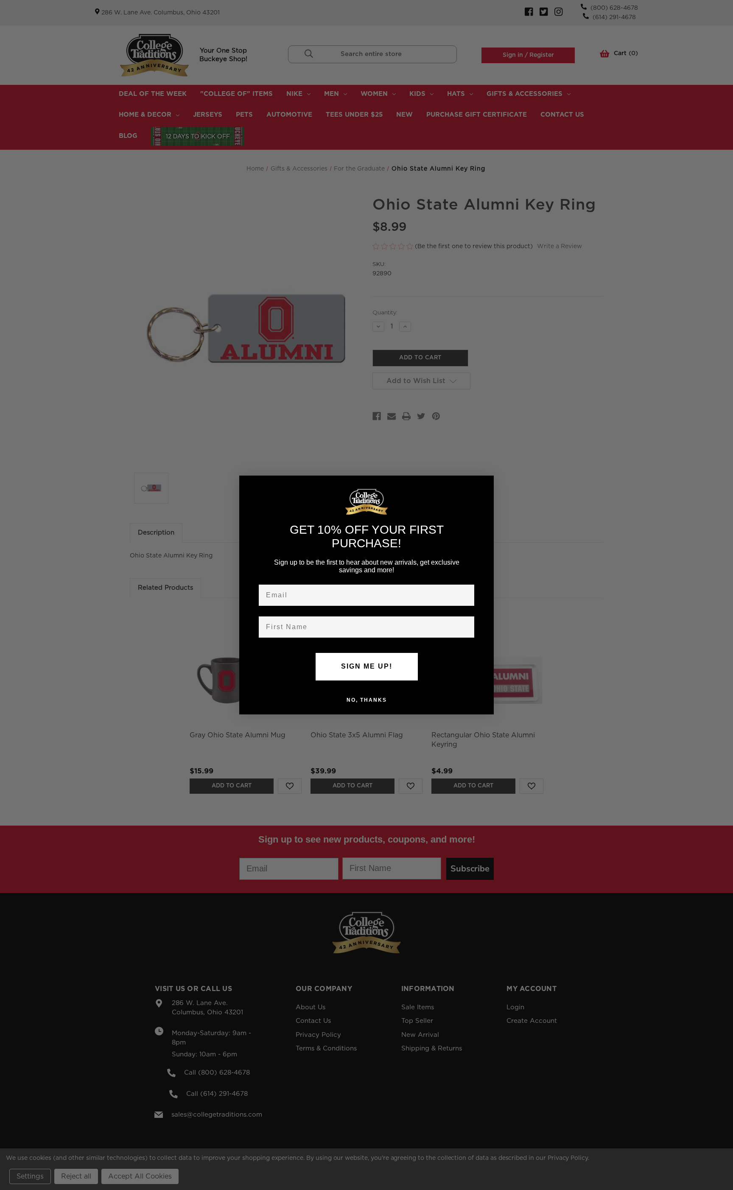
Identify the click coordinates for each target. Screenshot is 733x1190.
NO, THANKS (367, 699)
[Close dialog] (484, 485)
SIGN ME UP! (366, 666)
